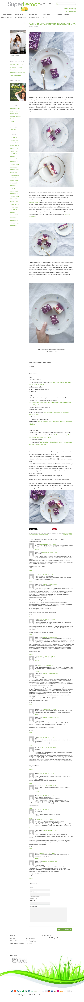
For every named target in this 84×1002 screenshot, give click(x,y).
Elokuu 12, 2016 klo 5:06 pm (50, 584)
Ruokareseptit (14, 113)
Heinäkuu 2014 (14, 212)
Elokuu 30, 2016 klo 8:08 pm (47, 853)
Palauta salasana (71, 11)
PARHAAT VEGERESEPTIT (17, 64)
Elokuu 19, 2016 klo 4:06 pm (46, 737)
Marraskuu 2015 (14, 175)
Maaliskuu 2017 (14, 140)
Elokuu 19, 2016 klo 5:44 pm (50, 786)
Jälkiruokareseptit (15, 108)
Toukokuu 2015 (14, 191)
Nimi (31, 887)
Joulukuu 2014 (14, 201)
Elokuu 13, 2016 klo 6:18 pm (50, 637)
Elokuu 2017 (13, 137)
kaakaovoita (38, 277)
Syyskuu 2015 (14, 180)
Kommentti (33, 906)
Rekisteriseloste (30, 938)
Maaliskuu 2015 (14, 196)
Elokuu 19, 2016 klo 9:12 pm (46, 810)
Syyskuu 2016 (14, 151)
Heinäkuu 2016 (14, 156)
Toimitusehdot (14, 941)
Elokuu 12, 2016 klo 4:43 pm (50, 552)
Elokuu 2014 (13, 209)
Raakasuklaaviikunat (15, 75)
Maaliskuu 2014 (14, 223)
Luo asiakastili (72, 10)
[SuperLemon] (24, 2)
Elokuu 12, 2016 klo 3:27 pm (45, 665)
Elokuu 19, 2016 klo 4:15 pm (46, 773)
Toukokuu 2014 (14, 217)
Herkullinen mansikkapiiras (17, 72)
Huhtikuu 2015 (14, 193)
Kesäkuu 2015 (14, 188)
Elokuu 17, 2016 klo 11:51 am (46, 656)
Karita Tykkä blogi (15, 111)
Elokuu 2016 (13, 153)
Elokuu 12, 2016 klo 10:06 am (46, 575)
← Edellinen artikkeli (43, 534)
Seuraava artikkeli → (68, 534)
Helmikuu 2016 (14, 167)
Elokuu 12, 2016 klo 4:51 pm (50, 673)
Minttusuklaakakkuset (16, 70)
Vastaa (37, 549)
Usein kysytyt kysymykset (33, 941)
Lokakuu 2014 (14, 207)
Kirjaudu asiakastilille (70, 8)
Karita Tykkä (13, 129)
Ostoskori (45, 4)
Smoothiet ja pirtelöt (15, 116)
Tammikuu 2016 (14, 169)
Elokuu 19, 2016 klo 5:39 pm (50, 748)
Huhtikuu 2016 (14, 161)
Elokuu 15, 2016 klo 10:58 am (47, 709)
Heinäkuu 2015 (14, 185)
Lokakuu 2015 (14, 177)
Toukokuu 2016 (14, 159)
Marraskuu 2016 (14, 145)
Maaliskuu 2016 (14, 164)
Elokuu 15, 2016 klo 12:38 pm (50, 717)
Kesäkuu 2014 (14, 215)
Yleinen (12, 121)
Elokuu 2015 (13, 183)
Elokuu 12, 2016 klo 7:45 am (48, 544)
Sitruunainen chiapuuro (16, 67)
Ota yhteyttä (29, 943)
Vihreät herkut (14, 119)
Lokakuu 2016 (14, 148)
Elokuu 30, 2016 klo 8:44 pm (50, 861)
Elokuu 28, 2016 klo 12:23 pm (44, 819)
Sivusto (32, 900)
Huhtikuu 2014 (14, 220)
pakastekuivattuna (34, 202)
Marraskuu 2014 (14, 204)
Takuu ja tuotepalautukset (17, 943)
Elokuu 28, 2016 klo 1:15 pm (50, 830)
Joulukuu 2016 (14, 143)
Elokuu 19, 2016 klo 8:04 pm (46, 796)
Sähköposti (33, 892)
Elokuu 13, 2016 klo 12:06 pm (46, 619)
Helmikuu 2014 (14, 225)
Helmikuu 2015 (14, 199)
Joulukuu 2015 (14, 172)
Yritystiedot (13, 938)
